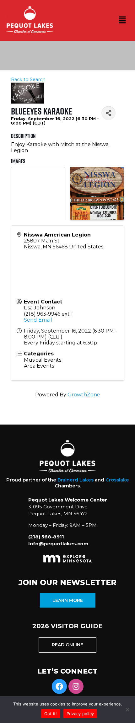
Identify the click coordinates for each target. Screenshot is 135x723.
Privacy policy (80, 713)
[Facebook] (59, 686)
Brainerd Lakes (75, 480)
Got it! (50, 713)
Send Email (38, 320)
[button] (122, 20)
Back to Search (28, 79)
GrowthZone (84, 395)
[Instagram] (76, 686)
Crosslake (117, 480)
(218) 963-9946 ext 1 (48, 314)
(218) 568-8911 (46, 537)
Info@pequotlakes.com (58, 544)
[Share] (108, 113)
